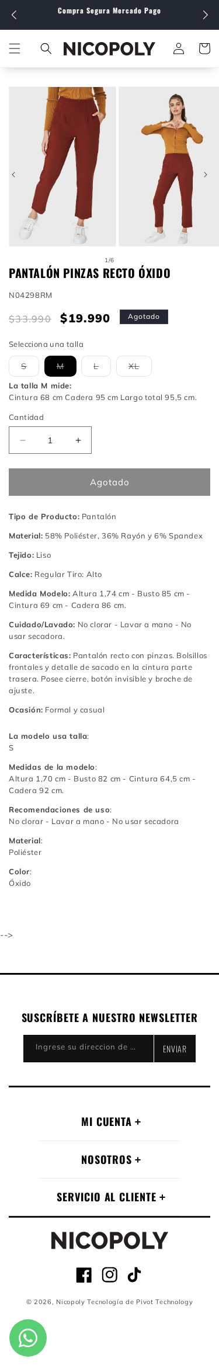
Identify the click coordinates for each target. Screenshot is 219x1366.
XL (140, 368)
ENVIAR (175, 1048)
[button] (205, 15)
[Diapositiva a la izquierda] (13, 174)
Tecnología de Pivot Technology (140, 1302)
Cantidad (26, 417)
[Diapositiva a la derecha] (205, 174)
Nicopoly (70, 1302)
